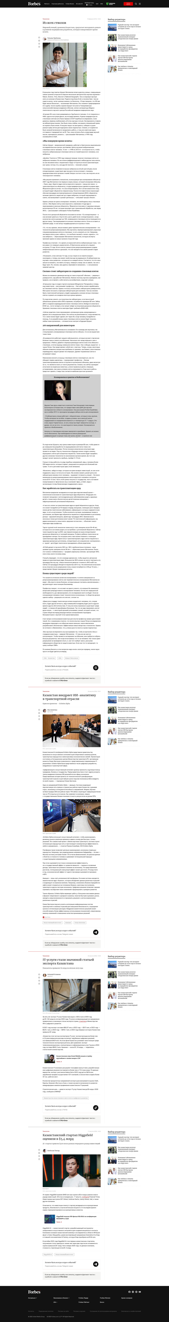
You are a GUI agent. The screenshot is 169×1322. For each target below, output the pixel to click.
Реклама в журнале (79, 1311)
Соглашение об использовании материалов (103, 1311)
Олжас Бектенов (80, 922)
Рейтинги (46, 3)
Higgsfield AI (48, 1254)
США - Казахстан (49, 658)
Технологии (46, 19)
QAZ (97, 3)
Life (54, 1302)
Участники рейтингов (58, 3)
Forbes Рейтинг (84, 1302)
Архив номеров (126, 1298)
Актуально (32, 1298)
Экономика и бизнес (60, 1298)
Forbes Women (70, 3)
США (59, 658)
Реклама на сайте (63, 1311)
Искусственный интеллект (52, 922)
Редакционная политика (46, 1311)
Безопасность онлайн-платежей (131, 1311)
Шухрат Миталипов (71, 658)
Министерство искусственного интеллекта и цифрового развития (66, 1098)
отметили (82, 1021)
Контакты (31, 1311)
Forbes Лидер (83, 1298)
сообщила (85, 1197)
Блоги (102, 1302)
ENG (101, 3)
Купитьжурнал (128, 3)
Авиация (68, 922)
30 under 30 (79, 3)
